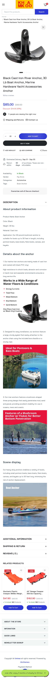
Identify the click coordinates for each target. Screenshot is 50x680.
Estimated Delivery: (14, 159)
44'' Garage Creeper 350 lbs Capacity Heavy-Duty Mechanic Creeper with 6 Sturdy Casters (36, 592)
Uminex (18, 658)
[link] (21, 570)
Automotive (21, 180)
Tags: (5, 184)
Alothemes (24, 662)
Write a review (8, 95)
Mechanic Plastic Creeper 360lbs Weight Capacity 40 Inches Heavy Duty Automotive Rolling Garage (13, 592)
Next (45, 589)
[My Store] (24, 4)
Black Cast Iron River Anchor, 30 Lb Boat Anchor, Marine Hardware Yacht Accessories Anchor (25, 84)
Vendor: (6, 177)
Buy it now (25, 143)
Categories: (7, 180)
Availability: (7, 173)
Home (4, 16)
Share (44, 150)
